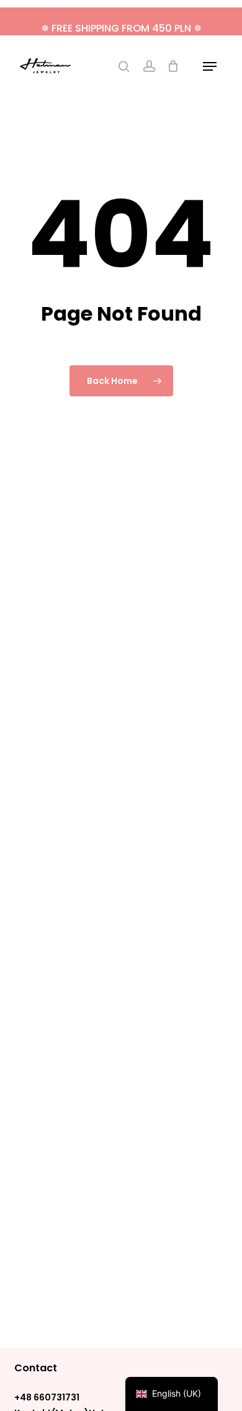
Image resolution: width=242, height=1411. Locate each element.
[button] (210, 66)
